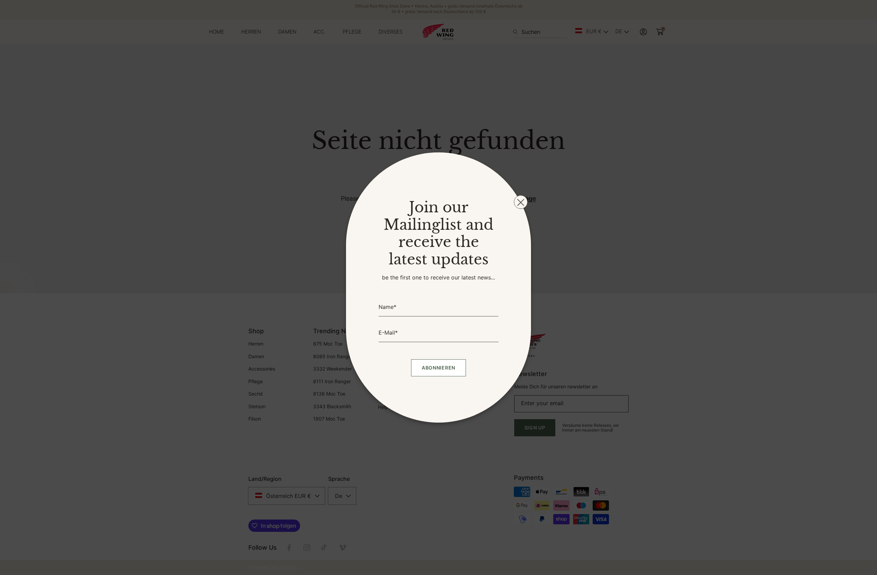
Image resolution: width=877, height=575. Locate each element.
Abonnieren (438, 368)
